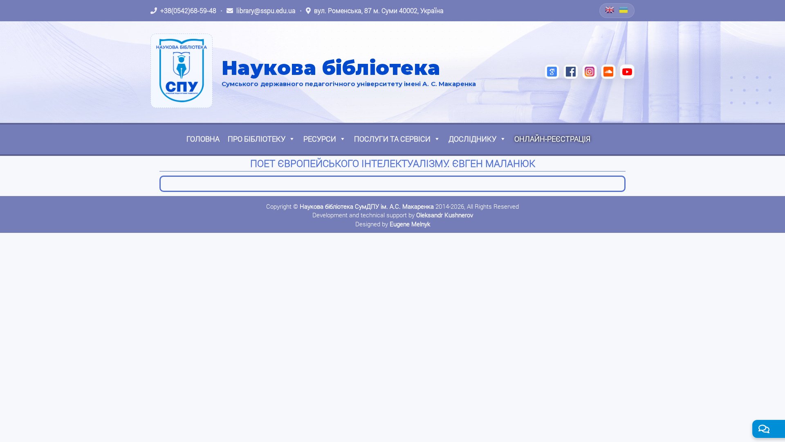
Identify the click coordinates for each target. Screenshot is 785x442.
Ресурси (319, 139)
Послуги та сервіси (392, 139)
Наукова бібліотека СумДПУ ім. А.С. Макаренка (367, 206)
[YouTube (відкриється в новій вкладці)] (627, 71)
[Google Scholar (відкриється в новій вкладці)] (552, 71)
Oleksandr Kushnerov (444, 215)
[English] (610, 10)
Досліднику (472, 139)
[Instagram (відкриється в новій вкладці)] (589, 71)
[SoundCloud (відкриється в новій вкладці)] (608, 71)
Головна (203, 139)
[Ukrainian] (624, 10)
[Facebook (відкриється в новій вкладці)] (570, 71)
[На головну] (181, 71)
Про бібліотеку (256, 139)
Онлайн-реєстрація (552, 139)
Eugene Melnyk (410, 224)
